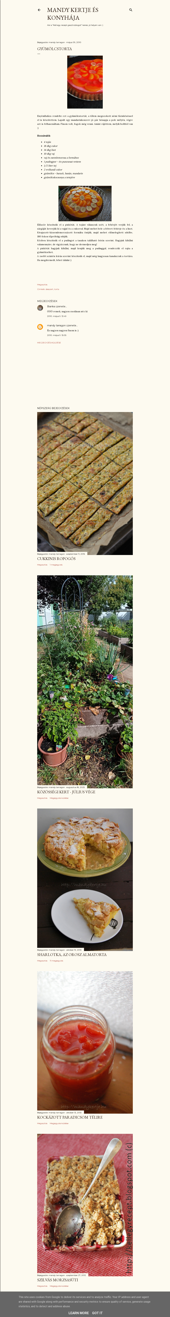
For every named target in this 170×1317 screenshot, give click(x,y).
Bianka (51, 306)
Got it (97, 1313)
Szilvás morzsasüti (57, 1279)
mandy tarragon (56, 325)
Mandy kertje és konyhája (72, 14)
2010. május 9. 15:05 (56, 335)
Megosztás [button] (42, 284)
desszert (49, 289)
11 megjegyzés (56, 960)
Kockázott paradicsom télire (70, 1117)
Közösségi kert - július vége (66, 791)
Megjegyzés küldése (49, 342)
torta (56, 289)
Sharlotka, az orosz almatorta (72, 954)
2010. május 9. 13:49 (56, 316)
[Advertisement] (85, 375)
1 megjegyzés (56, 564)
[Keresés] (131, 9)
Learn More (79, 1313)
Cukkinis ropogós (56, 558)
